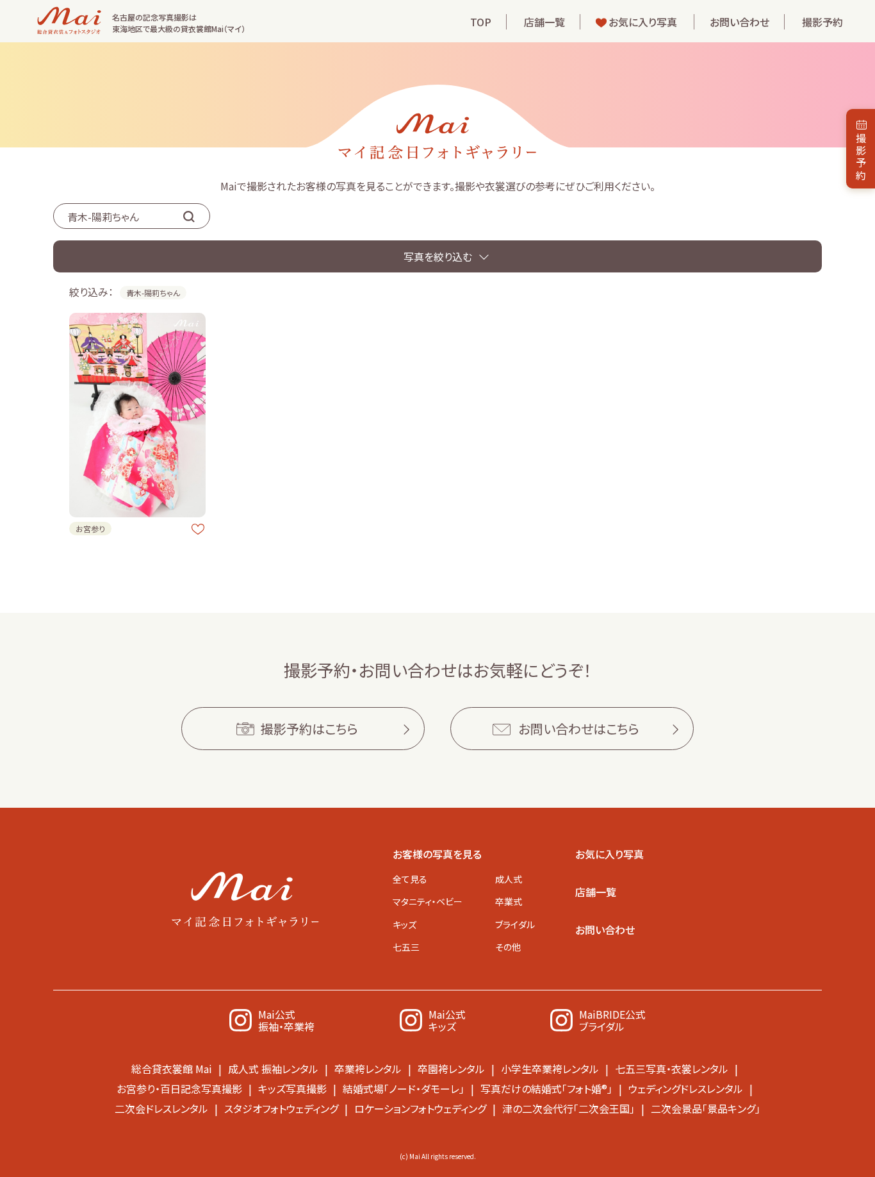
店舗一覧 (544, 21)
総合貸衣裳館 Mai (171, 1068)
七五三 (406, 946)
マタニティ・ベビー (427, 901)
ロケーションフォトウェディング (420, 1108)
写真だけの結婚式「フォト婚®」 (546, 1088)
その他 (508, 946)
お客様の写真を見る (437, 854)
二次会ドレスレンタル (161, 1108)
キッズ (404, 924)
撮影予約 (822, 21)
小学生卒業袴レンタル (550, 1068)
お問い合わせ (739, 21)
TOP (480, 21)
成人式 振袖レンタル (273, 1068)
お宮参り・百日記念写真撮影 (179, 1088)
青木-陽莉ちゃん (153, 292)
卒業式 (508, 901)
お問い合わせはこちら (578, 728)
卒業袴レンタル (368, 1068)
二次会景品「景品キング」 (705, 1108)
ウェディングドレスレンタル (685, 1088)
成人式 (508, 878)
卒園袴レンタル (451, 1068)
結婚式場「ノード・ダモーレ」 (403, 1088)
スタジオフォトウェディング (281, 1108)
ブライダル (515, 924)
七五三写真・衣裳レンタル (671, 1068)
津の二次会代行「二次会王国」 (568, 1108)
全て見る (410, 878)
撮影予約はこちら (309, 728)
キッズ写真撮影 (292, 1088)
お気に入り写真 (643, 21)
